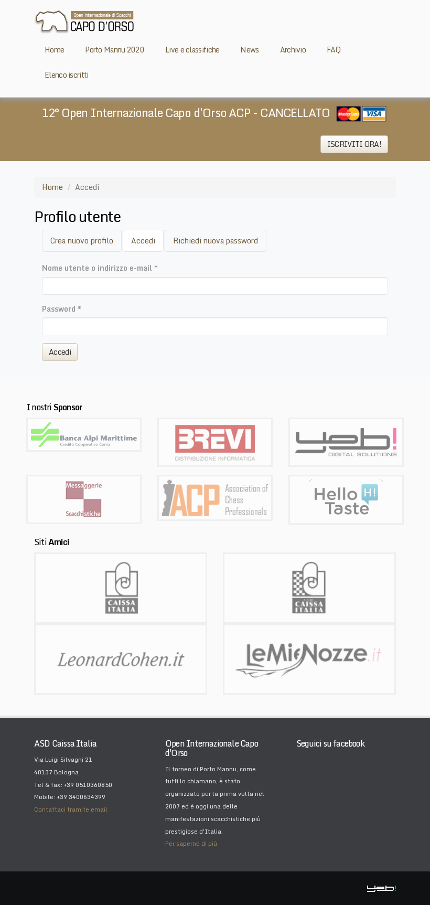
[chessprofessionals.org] (215, 497)
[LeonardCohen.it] (120, 658)
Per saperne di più (191, 843)
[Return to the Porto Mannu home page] (84, 21)
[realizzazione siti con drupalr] (346, 441)
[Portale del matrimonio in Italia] (309, 658)
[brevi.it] (215, 441)
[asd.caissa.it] (309, 587)
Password (61, 309)
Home (52, 187)
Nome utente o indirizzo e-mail (100, 268)
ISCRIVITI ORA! (354, 144)
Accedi (147, 243)
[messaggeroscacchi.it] (84, 499)
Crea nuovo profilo (81, 241)
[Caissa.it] (120, 587)
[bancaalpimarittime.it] (84, 434)
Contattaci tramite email (71, 809)
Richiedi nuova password (215, 241)
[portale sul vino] (346, 499)
